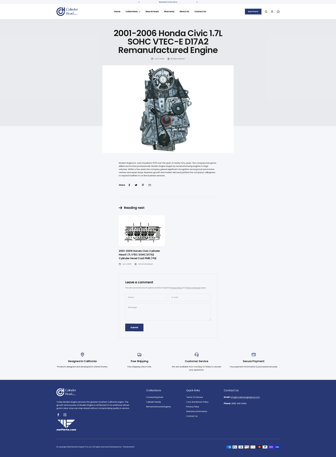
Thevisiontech (129, 447)
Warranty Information (196, 411)
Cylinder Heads (153, 401)
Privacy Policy (176, 288)
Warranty (169, 11)
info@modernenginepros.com (245, 397)
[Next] (197, 2)
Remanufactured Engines (158, 406)
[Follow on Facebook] (58, 415)
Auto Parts (253, 11)
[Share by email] (149, 185)
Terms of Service (193, 288)
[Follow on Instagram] (65, 415)
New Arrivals (152, 11)
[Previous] (138, 2)
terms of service (194, 397)
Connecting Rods (154, 397)
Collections (132, 11)
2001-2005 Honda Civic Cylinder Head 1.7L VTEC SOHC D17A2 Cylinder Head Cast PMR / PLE (139, 254)
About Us (184, 11)
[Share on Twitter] (136, 185)
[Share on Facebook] (129, 185)
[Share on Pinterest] (143, 185)
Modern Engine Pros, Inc (81, 447)
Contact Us (200, 11)
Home (117, 11)
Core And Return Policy (197, 401)
